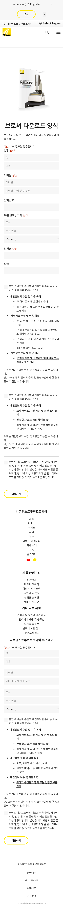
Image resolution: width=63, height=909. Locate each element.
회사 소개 (32, 545)
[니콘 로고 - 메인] (7, 32)
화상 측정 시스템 (31, 588)
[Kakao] (34, 560)
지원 (31, 532)
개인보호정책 (32, 880)
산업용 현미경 (31, 597)
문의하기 (31, 554)
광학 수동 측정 (31, 593)
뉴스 (31, 536)
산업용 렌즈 (30, 602)
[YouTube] (28, 560)
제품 (31, 519)
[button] (47, 32)
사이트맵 (32, 895)
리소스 (31, 523)
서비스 (31, 527)
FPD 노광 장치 (31, 632)
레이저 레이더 (31, 584)
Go (26, 14)
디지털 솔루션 (31, 623)
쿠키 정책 (32, 872)
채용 (31, 549)
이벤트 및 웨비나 (31, 541)
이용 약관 (32, 888)
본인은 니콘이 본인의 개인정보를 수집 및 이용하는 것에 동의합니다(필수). (33, 288)
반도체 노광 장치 (31, 628)
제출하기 (16, 494)
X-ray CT (31, 580)
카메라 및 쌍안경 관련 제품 (31, 615)
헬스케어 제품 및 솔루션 (31, 619)
